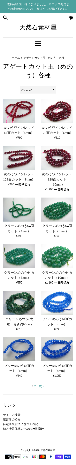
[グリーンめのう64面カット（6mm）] (57, 210)
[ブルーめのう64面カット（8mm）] (57, 349)
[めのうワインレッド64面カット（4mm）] (19, 111)
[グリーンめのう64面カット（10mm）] (57, 256)
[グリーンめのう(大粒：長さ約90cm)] (19, 303)
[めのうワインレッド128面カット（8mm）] (19, 158)
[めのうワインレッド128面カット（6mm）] (57, 111)
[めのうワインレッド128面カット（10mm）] (57, 158)
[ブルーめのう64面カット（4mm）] (57, 303)
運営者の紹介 (11, 419)
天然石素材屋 (38, 27)
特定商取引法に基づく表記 (20, 424)
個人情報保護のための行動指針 (23, 428)
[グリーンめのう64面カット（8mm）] (19, 256)
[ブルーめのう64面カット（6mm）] (19, 349)
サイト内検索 (11, 414)
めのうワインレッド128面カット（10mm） (57, 179)
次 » (41, 386)
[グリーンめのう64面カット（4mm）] (19, 210)
